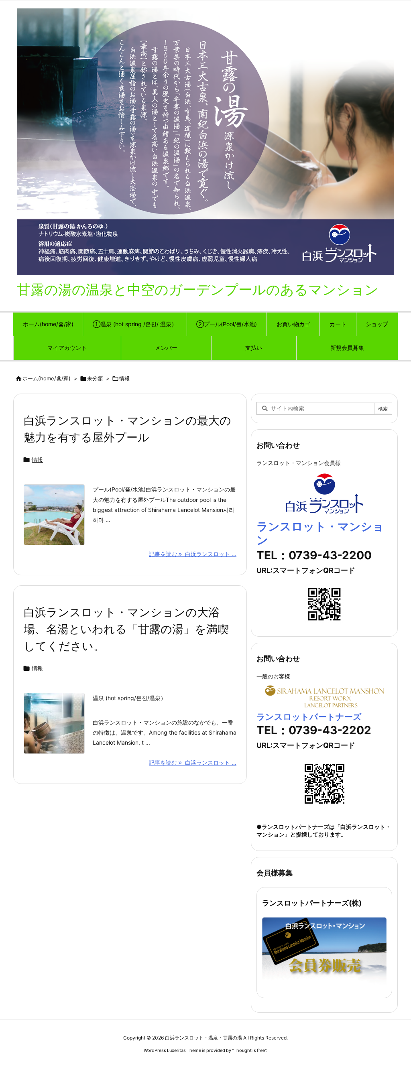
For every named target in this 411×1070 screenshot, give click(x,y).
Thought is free (249, 1050)
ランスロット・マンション (320, 533)
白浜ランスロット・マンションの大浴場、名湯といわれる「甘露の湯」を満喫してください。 (126, 629)
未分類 (95, 378)
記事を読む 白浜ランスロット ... (192, 553)
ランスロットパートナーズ (309, 717)
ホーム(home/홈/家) (46, 378)
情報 (37, 459)
